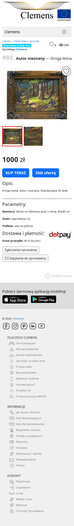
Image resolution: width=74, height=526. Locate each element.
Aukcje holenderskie (29, 355)
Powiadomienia (26, 459)
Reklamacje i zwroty (28, 453)
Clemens (12, 31)
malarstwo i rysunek (26, 41)
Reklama (21, 505)
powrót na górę (62, 276)
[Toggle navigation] (64, 32)
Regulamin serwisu (28, 430)
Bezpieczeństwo (26, 372)
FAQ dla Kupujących (28, 418)
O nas (19, 493)
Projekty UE (23, 390)
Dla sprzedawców (27, 349)
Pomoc (20, 465)
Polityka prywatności (29, 436)
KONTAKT (14, 476)
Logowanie (23, 487)
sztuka (6, 41)
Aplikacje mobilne (27, 378)
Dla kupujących (26, 343)
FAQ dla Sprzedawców (30, 424)
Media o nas (24, 499)
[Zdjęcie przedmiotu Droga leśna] (37, 95)
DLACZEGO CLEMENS (22, 337)
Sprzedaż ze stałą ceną (30, 361)
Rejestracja (23, 481)
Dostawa (21, 448)
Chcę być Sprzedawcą (29, 511)
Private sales (24, 367)
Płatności (22, 442)
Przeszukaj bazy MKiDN (31, 396)
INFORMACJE (16, 407)
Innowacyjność (25, 384)
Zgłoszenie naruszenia (21, 250)
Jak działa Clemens (28, 412)
